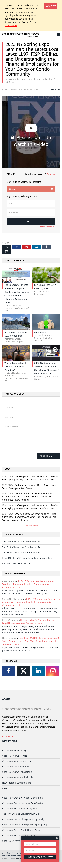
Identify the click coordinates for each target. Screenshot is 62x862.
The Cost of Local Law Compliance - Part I (22, 547)
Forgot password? (47, 226)
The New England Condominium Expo (21, 813)
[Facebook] (8, 671)
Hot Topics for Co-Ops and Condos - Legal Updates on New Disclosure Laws (29, 622)
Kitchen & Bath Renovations (16, 563)
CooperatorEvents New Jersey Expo (19, 808)
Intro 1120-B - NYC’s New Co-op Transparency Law (27, 557)
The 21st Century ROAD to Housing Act (21, 552)
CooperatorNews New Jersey (16, 761)
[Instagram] (52, 671)
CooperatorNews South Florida (17, 777)
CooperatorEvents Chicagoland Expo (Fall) (23, 819)
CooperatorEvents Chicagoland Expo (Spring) (24, 824)
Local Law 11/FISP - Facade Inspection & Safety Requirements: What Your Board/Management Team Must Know (31, 641)
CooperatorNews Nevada (14, 755)
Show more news (31, 525)
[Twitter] (23, 671)
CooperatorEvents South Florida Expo (21, 830)
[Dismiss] (57, 838)
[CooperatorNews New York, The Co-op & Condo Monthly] (20, 35)
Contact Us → (9, 736)
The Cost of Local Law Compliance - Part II (23, 541)
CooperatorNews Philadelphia (17, 771)
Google (13, 189)
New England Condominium (16, 782)
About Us (6, 858)
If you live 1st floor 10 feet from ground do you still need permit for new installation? (30, 649)
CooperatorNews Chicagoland (17, 750)
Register (51, 173)
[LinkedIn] (38, 671)
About (6, 699)
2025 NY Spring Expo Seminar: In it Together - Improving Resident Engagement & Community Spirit (28, 584)
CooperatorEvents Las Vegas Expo (19, 835)
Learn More (11, 25)
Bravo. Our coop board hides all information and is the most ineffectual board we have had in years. (29, 592)
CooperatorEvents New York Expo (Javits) (22, 803)
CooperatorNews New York (15, 766)
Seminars (55, 89)
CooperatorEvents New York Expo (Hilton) (22, 797)
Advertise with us (18, 858)
